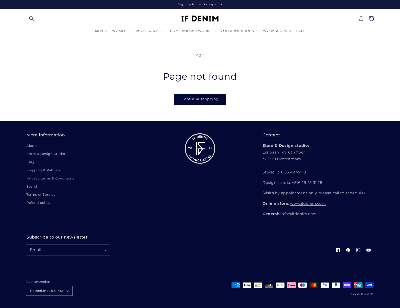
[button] (31, 18)
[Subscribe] (105, 250)
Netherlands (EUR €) (46, 290)
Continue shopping (200, 99)
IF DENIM (367, 293)
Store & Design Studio (45, 154)
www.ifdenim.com (308, 203)
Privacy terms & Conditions (50, 178)
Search (32, 186)
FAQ (30, 162)
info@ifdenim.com (298, 214)
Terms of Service (41, 194)
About (31, 146)
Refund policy (38, 203)
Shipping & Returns (43, 170)
